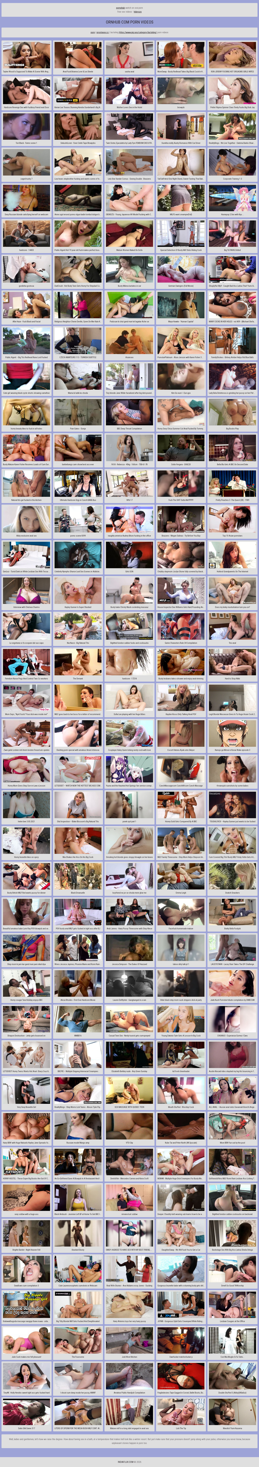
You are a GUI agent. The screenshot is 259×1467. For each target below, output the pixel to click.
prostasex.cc (103, 32)
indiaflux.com (125, 1462)
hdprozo (138, 11)
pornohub (120, 7)
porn (93, 32)
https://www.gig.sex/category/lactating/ (138, 32)
